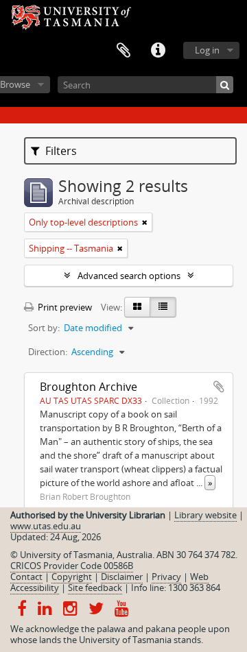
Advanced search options (129, 275)
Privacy (166, 576)
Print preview (64, 307)
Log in (207, 50)
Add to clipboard (219, 387)
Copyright (71, 576)
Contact (26, 576)
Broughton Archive (88, 386)
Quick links (158, 51)
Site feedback (95, 587)
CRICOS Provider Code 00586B (71, 565)
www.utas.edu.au (45, 526)
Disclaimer (122, 576)
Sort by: (44, 328)
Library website (205, 515)
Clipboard (123, 51)
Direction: (47, 352)
